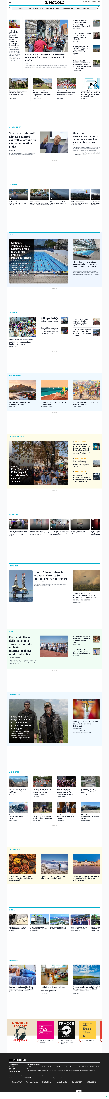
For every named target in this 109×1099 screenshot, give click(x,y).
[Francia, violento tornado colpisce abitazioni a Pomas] (80, 524)
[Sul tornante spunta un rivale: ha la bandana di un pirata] (86, 390)
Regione (28, 8)
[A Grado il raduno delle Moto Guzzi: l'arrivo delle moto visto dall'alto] (59, 194)
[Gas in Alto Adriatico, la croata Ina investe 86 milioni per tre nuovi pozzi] (21, 586)
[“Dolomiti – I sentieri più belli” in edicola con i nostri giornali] (54, 864)
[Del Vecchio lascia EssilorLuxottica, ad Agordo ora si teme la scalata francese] (18, 194)
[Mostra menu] (10, 2)
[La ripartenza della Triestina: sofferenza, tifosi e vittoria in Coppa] (96, 651)
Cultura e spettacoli (68, 8)
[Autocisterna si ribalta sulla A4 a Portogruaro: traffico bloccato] (18, 807)
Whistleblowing (14, 1072)
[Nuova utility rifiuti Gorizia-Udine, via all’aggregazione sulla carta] (90, 781)
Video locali (86, 8)
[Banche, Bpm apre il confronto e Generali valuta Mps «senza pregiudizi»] (18, 919)
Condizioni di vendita (13, 1065)
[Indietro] (11, 207)
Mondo (58, 8)
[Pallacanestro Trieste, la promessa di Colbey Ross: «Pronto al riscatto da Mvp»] (96, 639)
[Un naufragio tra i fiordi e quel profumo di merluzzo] (22, 390)
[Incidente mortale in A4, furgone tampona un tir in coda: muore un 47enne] (64, 320)
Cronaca (21, 8)
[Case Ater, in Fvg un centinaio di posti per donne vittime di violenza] (66, 807)
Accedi (98, 2)
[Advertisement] (54, 13)
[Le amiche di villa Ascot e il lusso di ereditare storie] (54, 390)
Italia (41, 8)
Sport (78, 8)
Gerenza (12, 1068)
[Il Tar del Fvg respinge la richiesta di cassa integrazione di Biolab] (90, 807)
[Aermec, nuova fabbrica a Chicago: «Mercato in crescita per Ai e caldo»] (39, 919)
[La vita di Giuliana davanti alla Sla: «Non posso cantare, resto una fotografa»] (96, 35)
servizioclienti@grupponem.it (53, 1078)
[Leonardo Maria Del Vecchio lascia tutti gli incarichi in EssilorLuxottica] (80, 919)
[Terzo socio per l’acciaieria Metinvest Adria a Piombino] (59, 919)
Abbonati (94, 2)
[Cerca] (10, 8)
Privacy (11, 1070)
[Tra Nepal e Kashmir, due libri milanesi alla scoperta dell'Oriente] (86, 709)
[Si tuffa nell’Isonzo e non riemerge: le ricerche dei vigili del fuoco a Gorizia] (80, 194)
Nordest (35, 8)
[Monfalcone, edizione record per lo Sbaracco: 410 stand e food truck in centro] (22, 327)
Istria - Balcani (50, 8)
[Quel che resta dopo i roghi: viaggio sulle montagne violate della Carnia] (18, 781)
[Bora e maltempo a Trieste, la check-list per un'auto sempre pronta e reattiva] (96, 463)
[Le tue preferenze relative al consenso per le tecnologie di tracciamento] (106, 1096)
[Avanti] (98, 207)
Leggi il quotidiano (87, 2)
